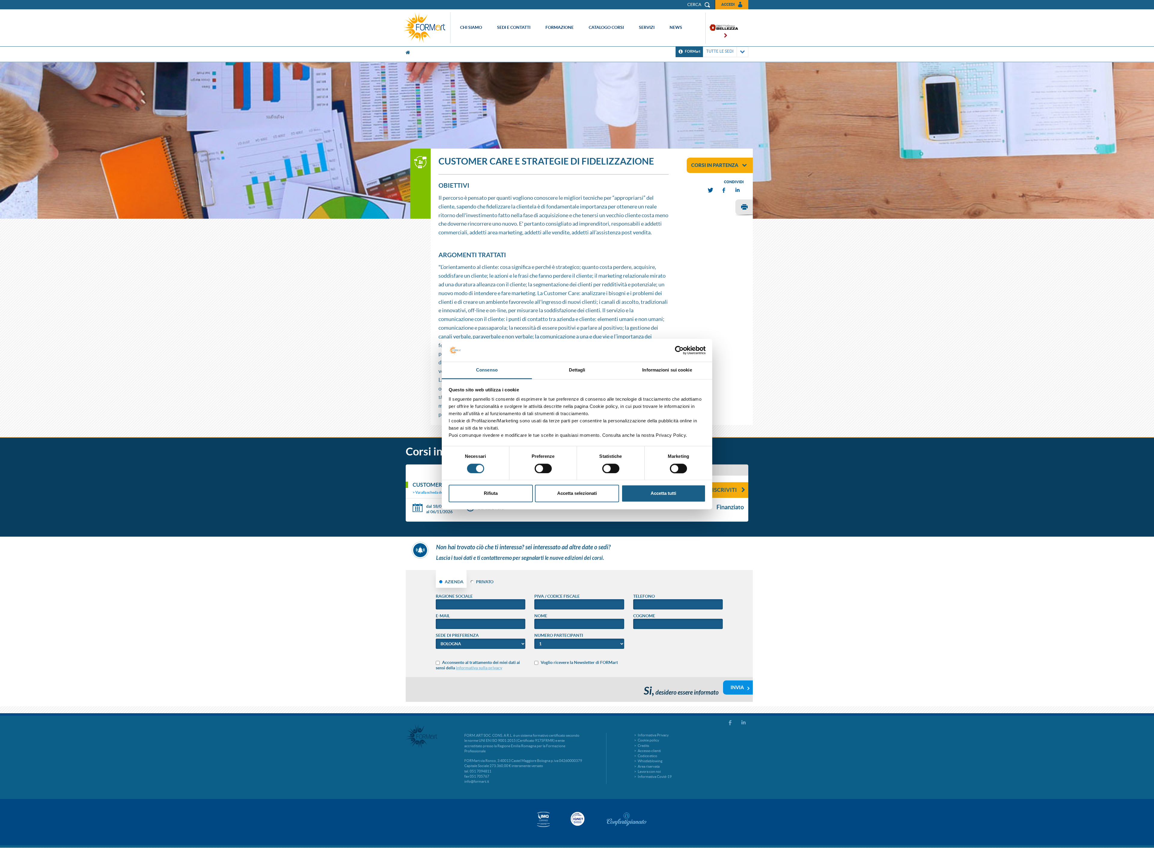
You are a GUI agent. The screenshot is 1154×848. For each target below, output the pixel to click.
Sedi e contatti (513, 27)
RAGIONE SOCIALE (454, 596)
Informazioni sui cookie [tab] (667, 370)
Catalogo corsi (606, 27)
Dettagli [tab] (577, 370)
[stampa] (744, 207)
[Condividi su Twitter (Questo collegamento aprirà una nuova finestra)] (711, 190)
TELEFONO (644, 596)
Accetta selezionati (577, 493)
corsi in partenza (714, 165)
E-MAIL (443, 615)
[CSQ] (543, 819)
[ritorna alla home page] (425, 27)
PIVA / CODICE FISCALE (557, 596)
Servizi (647, 27)
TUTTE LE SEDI (720, 51)
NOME (540, 615)
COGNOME (644, 615)
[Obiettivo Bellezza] (721, 28)
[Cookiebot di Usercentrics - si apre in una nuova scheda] (679, 350)
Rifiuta (491, 493)
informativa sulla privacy (479, 667)
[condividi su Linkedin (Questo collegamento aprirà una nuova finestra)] (738, 190)
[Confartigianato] (626, 819)
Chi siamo (471, 27)
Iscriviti (724, 490)
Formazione (559, 27)
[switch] (543, 468)
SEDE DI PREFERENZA (457, 635)
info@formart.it (476, 781)
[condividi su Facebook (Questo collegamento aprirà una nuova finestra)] (724, 190)
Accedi (728, 4)
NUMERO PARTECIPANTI (558, 635)
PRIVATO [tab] (484, 581)
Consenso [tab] (487, 370)
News (676, 27)
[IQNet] (577, 819)
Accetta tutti (663, 493)
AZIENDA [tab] (454, 581)
